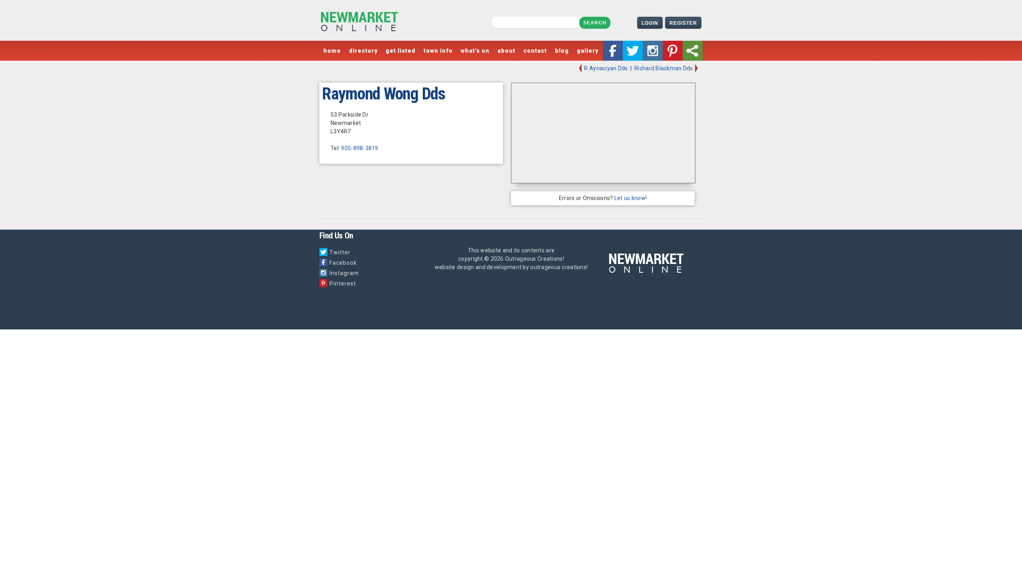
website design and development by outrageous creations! (511, 267)
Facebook (343, 263)
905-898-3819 (359, 148)
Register (683, 23)
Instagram (344, 273)
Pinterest (342, 283)
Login (650, 23)
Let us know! (630, 198)
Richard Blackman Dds (664, 68)
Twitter (340, 252)
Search (594, 23)
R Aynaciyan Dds (605, 68)
